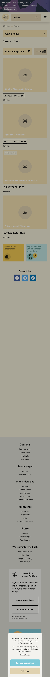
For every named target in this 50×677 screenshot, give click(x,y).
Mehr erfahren (25, 655)
